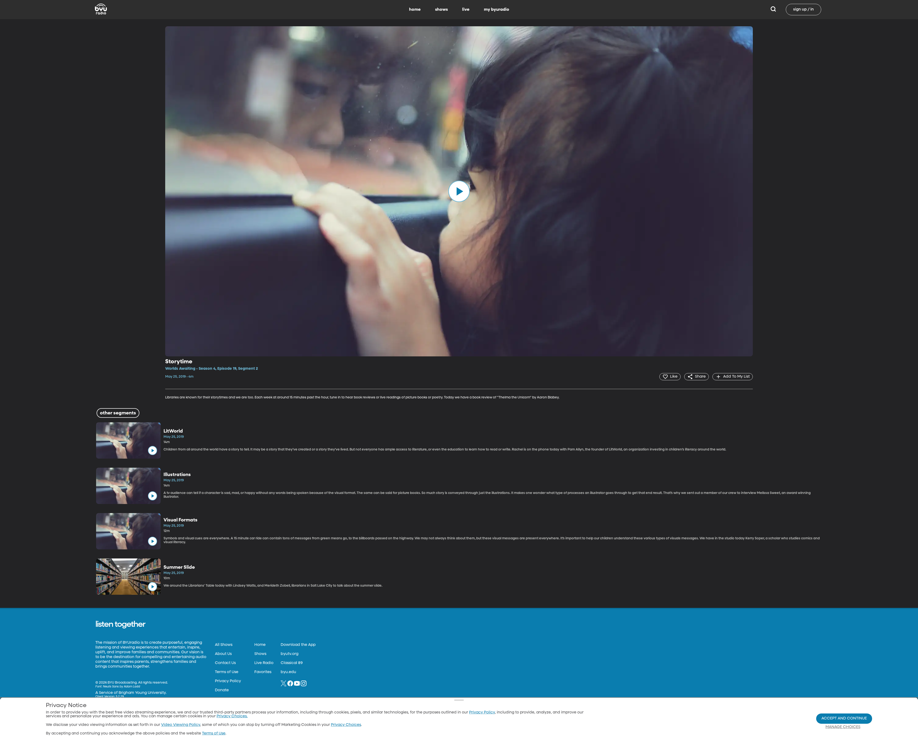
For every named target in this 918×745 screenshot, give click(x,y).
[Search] (773, 9)
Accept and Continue (844, 718)
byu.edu (288, 672)
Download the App (298, 645)
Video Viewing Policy (180, 725)
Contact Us (225, 663)
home (415, 9)
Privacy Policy (228, 681)
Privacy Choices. (232, 716)
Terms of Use (226, 672)
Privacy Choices (346, 725)
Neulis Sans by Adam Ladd (121, 686)
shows (441, 9)
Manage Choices (842, 727)
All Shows (223, 645)
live (466, 9)
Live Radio (263, 663)
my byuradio (496, 9)
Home (260, 645)
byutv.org (289, 654)
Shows (260, 654)
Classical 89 (292, 663)
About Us (223, 654)
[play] (459, 191)
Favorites (262, 672)
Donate (222, 690)
